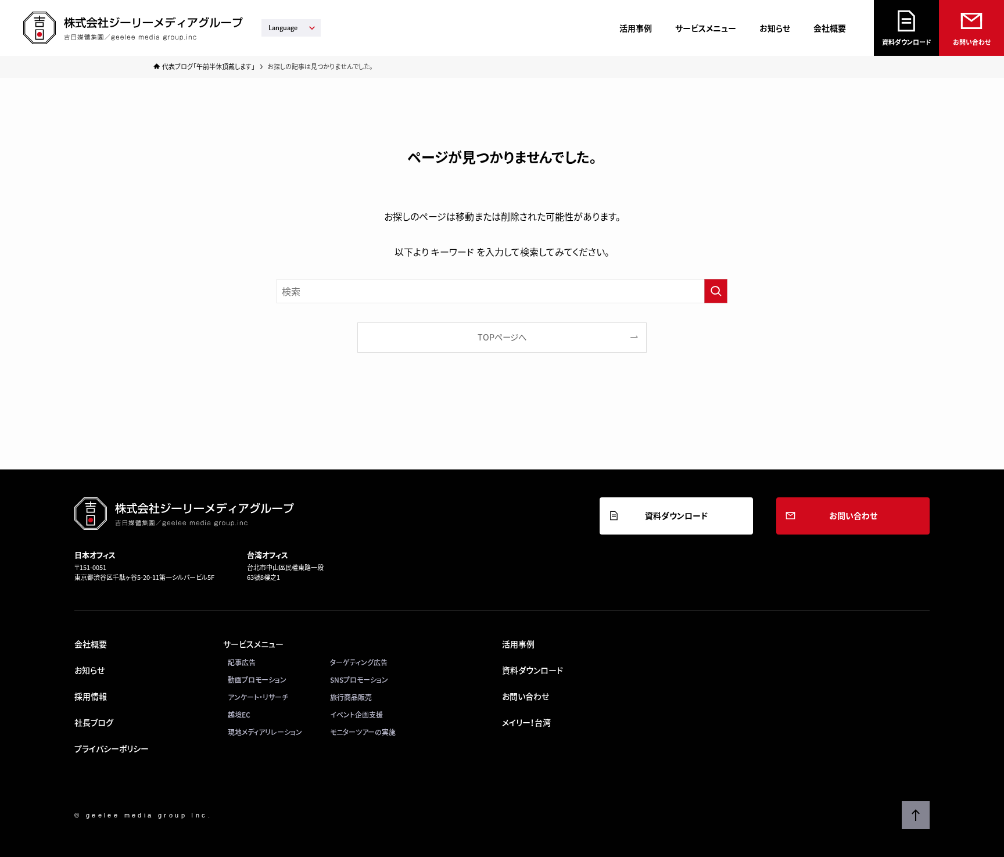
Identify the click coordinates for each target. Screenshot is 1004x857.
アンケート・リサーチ (258, 697)
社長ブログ (93, 722)
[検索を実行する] (715, 291)
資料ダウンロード (906, 42)
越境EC (239, 714)
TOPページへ (502, 337)
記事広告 (242, 662)
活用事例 (635, 28)
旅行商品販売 (351, 697)
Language (282, 28)
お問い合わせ (972, 42)
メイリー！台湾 (526, 722)
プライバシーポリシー (111, 748)
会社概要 (829, 28)
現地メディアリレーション (265, 732)
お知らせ (774, 28)
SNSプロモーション (359, 680)
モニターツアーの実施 (363, 732)
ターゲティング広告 (359, 662)
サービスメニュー (705, 28)
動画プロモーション (257, 680)
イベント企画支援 (356, 714)
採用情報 (90, 696)
